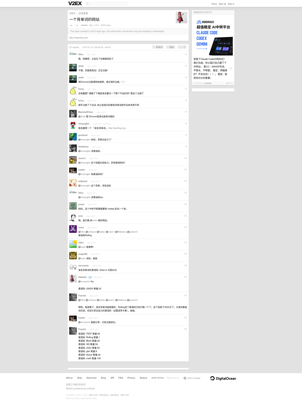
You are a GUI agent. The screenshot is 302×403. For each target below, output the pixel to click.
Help (79, 377)
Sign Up (222, 3)
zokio (94, 220)
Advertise (91, 377)
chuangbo (83, 123)
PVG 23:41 (104, 395)
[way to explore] (75, 3)
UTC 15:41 (93, 395)
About (69, 377)
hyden (81, 169)
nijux (81, 242)
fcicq (81, 88)
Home (214, 3)
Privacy (131, 377)
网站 (171, 47)
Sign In (231, 3)
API (112, 377)
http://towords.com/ (78, 37)
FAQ (120, 377)
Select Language (193, 378)
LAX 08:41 (114, 395)
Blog (103, 377)
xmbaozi (82, 181)
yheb (81, 65)
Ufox (80, 54)
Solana (143, 377)
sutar (81, 227)
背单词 (158, 47)
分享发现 (83, 13)
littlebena (83, 146)
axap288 (82, 253)
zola (80, 215)
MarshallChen (85, 111)
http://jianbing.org (117, 128)
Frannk (82, 295)
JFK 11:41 (124, 395)
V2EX (72, 13)
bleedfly (208, 83)
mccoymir (83, 265)
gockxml (82, 135)
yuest (81, 204)
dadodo (84, 25)
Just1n (82, 158)
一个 (183, 47)
